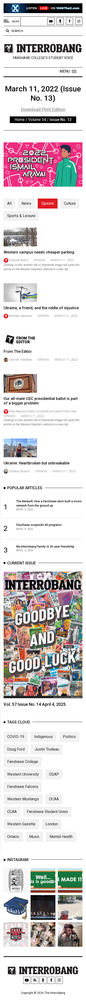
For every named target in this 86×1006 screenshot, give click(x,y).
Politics (69, 736)
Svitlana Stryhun (19, 471)
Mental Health (61, 836)
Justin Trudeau (47, 749)
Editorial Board (18, 260)
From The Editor (18, 351)
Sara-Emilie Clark (65, 411)
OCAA (54, 799)
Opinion (47, 203)
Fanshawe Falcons (22, 786)
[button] (68, 71)
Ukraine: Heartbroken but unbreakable (37, 463)
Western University (23, 774)
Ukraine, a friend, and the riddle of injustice (41, 308)
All (9, 203)
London (51, 824)
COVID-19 (15, 736)
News (26, 203)
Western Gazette (21, 824)
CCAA (12, 811)
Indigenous (43, 736)
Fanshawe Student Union (47, 811)
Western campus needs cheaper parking (39, 252)
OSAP (54, 774)
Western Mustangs (23, 799)
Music (34, 836)
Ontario (13, 836)
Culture (70, 203)
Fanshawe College (22, 761)
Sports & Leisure (21, 216)
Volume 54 (37, 119)
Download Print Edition (43, 109)
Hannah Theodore (20, 359)
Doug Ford (16, 749)
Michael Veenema (20, 316)
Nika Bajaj (15, 411)
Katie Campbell (38, 411)
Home (20, 119)
